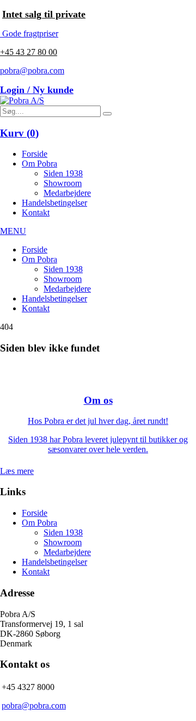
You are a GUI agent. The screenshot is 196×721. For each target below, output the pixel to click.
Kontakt (36, 212)
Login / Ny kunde (37, 89)
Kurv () (19, 133)
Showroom (63, 183)
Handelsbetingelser (54, 202)
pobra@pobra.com (32, 70)
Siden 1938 (63, 173)
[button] (107, 113)
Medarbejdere (67, 193)
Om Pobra (39, 163)
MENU (13, 231)
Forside (34, 153)
